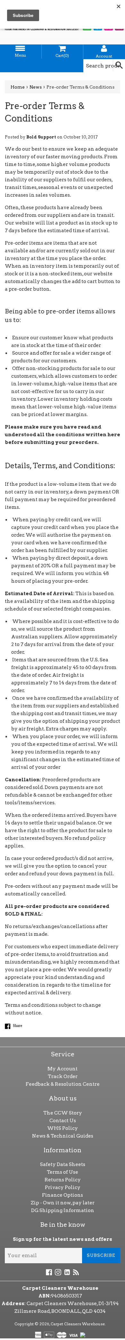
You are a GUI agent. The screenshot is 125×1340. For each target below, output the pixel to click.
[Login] (104, 48)
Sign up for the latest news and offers (62, 1239)
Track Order (63, 1076)
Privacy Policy (62, 1187)
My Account (62, 1069)
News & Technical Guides (62, 1136)
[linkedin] (67, 1272)
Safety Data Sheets (62, 1164)
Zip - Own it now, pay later (63, 1203)
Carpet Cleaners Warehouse (78, 1323)
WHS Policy (62, 1128)
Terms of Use (62, 1172)
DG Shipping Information (62, 1210)
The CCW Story (62, 1113)
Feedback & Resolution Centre (63, 1084)
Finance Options (62, 1195)
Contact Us (62, 1120)
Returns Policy (63, 1180)
